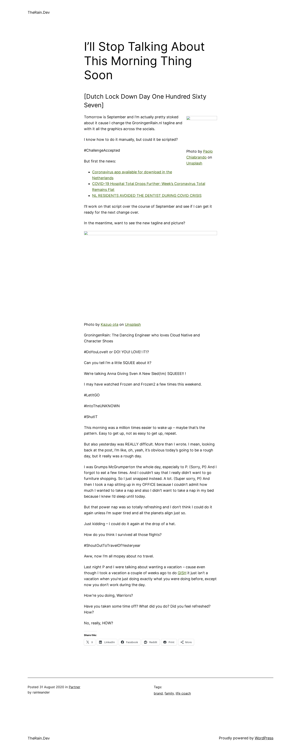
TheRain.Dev (39, 12)
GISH (182, 573)
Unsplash (194, 163)
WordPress (264, 738)
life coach (183, 693)
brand (158, 693)
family (169, 693)
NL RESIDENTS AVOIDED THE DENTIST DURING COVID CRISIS (146, 195)
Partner (74, 687)
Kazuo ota (109, 324)
